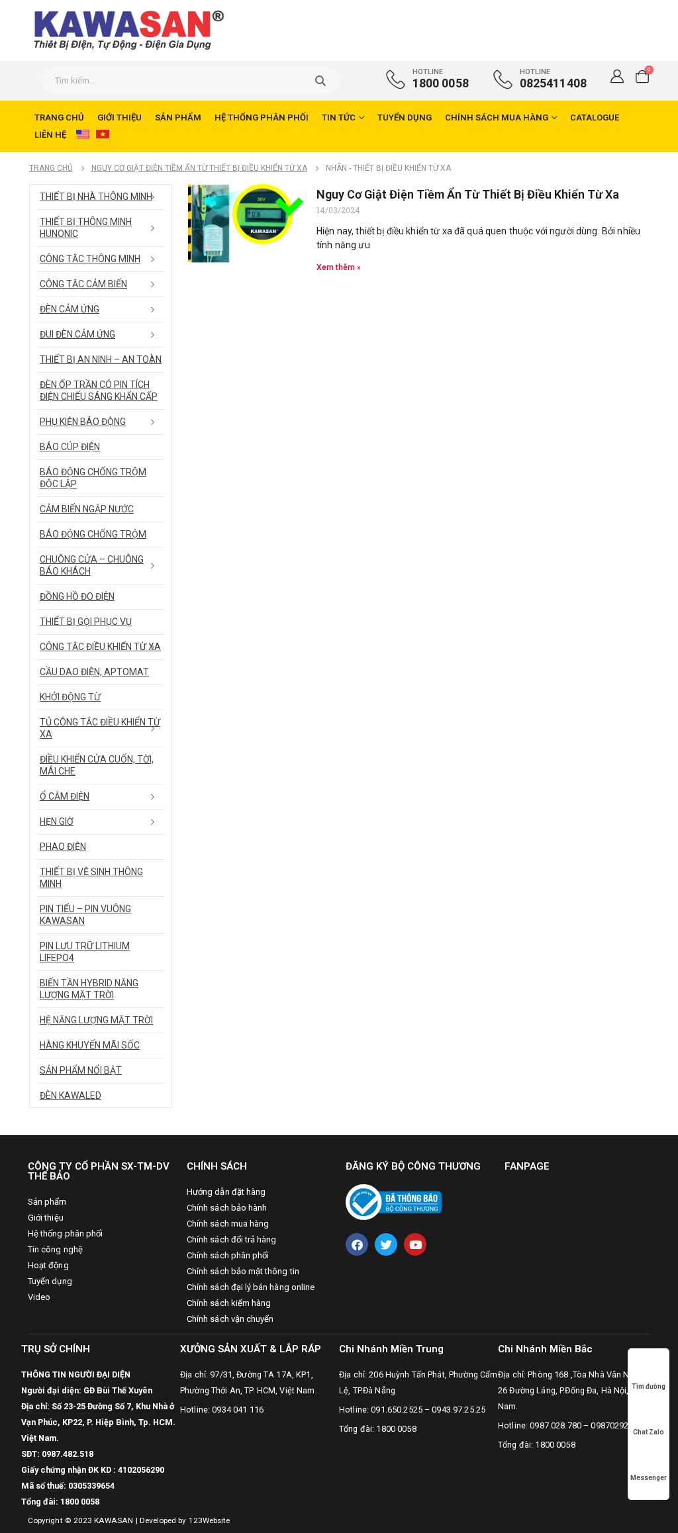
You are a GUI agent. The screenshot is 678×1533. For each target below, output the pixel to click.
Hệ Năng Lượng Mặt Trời (96, 1020)
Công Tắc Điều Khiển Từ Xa (100, 646)
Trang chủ (59, 117)
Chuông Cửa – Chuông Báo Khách (92, 565)
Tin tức (339, 117)
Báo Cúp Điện (70, 446)
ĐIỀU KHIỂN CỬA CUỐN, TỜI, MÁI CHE (97, 765)
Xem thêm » (338, 267)
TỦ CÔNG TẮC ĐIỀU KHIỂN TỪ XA (100, 728)
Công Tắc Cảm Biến (83, 284)
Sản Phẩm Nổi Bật (81, 1070)
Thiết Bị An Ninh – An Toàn (101, 359)
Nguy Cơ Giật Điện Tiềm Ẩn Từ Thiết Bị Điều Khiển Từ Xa (467, 194)
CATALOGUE (594, 117)
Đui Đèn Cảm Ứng (77, 334)
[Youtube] (415, 1244)
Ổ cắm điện (64, 796)
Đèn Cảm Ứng (69, 309)
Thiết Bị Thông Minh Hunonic (86, 227)
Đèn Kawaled (70, 1095)
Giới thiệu (119, 117)
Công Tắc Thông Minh (90, 259)
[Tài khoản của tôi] (617, 76)
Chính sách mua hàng (496, 117)
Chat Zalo (648, 1432)
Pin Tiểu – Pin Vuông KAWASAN (85, 915)
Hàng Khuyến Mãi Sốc (90, 1045)
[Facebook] (357, 1244)
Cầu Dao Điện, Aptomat (94, 672)
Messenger (648, 1477)
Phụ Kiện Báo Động (83, 421)
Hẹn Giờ (56, 821)
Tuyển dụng (404, 117)
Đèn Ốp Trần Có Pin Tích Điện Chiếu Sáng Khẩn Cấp (99, 390)
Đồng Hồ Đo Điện (77, 596)
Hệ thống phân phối (262, 117)
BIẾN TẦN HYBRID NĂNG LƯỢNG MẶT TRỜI (89, 989)
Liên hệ (50, 135)
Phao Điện (63, 846)
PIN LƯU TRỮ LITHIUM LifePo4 (85, 952)
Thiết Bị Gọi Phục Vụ (86, 621)
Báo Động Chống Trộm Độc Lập (93, 478)
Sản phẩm (178, 117)
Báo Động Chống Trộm (93, 534)
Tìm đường (648, 1386)
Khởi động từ (70, 697)
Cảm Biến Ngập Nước (87, 509)
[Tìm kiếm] (320, 81)
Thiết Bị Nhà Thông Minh (96, 196)
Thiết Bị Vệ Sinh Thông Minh (91, 877)
